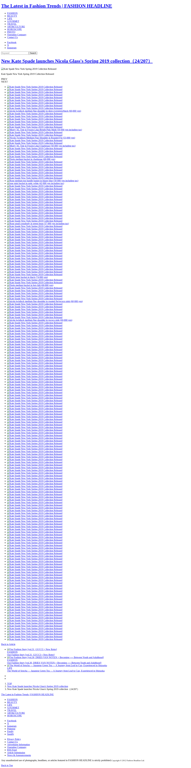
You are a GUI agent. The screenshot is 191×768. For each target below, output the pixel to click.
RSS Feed (12, 750)
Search (33, 53)
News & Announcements (19, 755)
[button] (95, 79)
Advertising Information (18, 744)
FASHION (12, 13)
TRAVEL (12, 24)
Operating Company (16, 34)
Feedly (10, 731)
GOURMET (13, 21)
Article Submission (16, 752)
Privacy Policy (14, 739)
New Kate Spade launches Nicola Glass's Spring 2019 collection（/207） (77, 61)
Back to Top (7, 765)
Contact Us (12, 37)
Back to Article (8, 644)
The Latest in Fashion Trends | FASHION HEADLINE (56, 5)
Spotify (10, 734)
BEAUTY (12, 16)
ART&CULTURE (16, 26)
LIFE (9, 18)
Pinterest (11, 728)
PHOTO (11, 32)
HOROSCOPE (14, 29)
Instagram (11, 47)
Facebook (11, 42)
